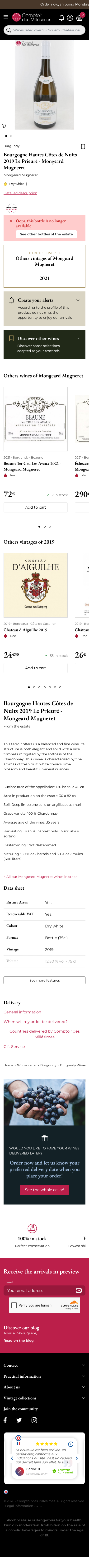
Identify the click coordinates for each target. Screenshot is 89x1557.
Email (8, 1282)
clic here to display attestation (46, 1495)
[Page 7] (60, 687)
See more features (44, 980)
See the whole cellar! (44, 1190)
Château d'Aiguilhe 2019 (25, 629)
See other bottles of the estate (46, 234)
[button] (32, 1236)
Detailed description (20, 193)
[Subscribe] (79, 1290)
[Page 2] (45, 527)
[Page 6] (55, 687)
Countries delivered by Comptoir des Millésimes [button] (44, 1034)
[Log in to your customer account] (70, 18)
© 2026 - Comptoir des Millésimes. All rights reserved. (44, 1501)
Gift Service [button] (14, 1046)
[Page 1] (39, 527)
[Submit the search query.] (8, 30)
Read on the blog (19, 1340)
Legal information (19, 1506)
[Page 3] (50, 527)
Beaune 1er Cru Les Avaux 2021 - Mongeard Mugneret (32, 466)
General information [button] (22, 1012)
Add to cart (35, 507)
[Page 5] (50, 687)
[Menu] (6, 16)
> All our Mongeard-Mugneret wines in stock (40, 877)
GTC (39, 1506)
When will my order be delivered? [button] (36, 1021)
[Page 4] (45, 687)
